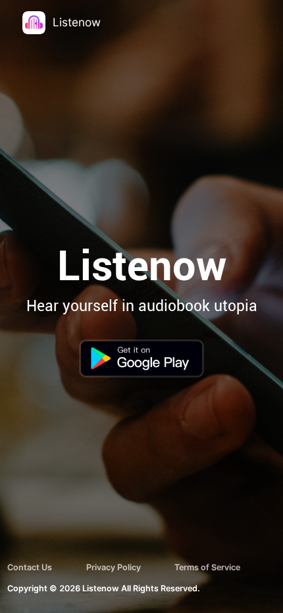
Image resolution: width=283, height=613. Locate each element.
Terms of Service (207, 567)
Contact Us (29, 567)
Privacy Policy (113, 567)
